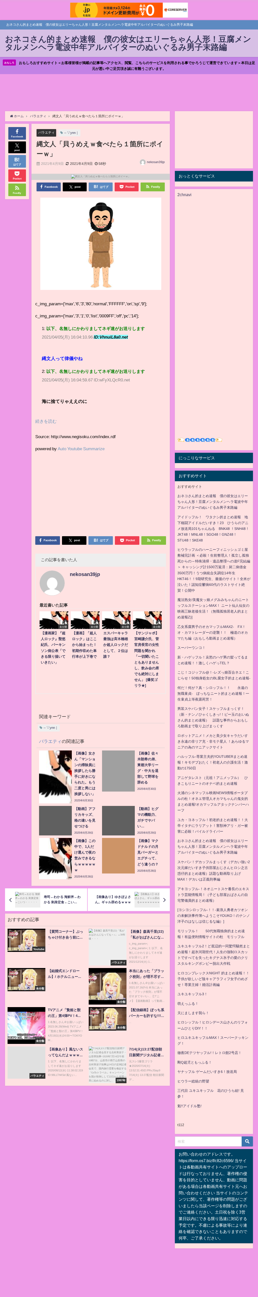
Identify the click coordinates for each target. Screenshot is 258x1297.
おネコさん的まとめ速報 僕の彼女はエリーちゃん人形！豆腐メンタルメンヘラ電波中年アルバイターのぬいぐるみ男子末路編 (212, 501)
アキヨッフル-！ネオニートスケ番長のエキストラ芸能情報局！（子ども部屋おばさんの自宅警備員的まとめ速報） (213, 894)
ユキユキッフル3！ (192, 994)
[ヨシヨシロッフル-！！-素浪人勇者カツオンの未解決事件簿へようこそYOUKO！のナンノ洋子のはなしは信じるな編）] (213, 915)
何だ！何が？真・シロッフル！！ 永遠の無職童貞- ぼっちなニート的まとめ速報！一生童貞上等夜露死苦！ (213, 693)
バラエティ (46, 132)
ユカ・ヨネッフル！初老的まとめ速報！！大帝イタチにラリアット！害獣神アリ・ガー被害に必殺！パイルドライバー (212, 825)
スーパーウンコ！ (191, 647)
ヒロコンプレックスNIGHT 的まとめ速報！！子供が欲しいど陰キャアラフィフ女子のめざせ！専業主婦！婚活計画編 (213, 978)
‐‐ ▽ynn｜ (71, 132)
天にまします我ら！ (193, 1013)
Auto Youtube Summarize (81, 448)
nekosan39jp (156, 162)
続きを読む (46, 421)
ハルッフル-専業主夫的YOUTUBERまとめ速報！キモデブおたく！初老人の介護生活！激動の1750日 (212, 762)
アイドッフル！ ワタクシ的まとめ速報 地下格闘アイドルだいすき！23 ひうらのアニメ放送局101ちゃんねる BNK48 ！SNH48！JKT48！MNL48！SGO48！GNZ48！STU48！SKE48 (213, 528)
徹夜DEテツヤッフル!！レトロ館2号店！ (209, 1052)
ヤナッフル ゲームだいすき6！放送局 (207, 1071)
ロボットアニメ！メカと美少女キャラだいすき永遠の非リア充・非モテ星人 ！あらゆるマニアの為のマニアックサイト (213, 741)
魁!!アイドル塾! (189, 1106)
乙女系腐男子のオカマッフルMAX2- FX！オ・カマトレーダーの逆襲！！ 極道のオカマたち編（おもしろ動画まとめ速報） (212, 632)
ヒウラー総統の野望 (193, 1081)
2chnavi (184, 195)
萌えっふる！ (188, 1003)
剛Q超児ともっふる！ (194, 1062)
